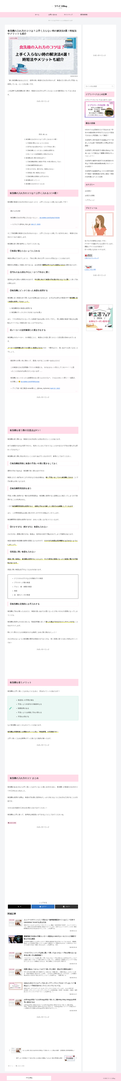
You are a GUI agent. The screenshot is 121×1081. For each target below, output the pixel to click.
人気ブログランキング (92, 258)
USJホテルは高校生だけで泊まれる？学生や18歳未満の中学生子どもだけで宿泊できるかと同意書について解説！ (99, 132)
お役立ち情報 (12, 822)
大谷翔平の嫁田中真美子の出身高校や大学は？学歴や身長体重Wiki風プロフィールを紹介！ (99, 163)
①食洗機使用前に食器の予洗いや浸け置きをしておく (44, 161)
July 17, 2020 (35, 224)
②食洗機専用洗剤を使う (35, 165)
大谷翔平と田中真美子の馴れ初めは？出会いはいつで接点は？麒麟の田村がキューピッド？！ (99, 153)
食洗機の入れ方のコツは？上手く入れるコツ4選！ (42, 139)
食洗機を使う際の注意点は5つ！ (36, 158)
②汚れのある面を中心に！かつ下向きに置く (41, 146)
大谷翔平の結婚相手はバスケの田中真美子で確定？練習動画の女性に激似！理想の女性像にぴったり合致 (99, 174)
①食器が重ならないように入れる (38, 143)
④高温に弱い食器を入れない (36, 172)
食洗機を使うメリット (33, 180)
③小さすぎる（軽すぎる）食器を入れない (40, 169)
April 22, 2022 (55, 388)
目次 (40, 134)
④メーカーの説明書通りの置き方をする (40, 154)
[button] (66, 907)
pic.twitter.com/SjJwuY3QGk (50, 218)
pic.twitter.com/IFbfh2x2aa (30, 381)
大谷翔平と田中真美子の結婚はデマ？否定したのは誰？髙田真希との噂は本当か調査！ (99, 143)
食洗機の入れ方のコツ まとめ (35, 184)
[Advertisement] (43, 115)
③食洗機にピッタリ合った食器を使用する (40, 150)
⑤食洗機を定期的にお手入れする (38, 176)
